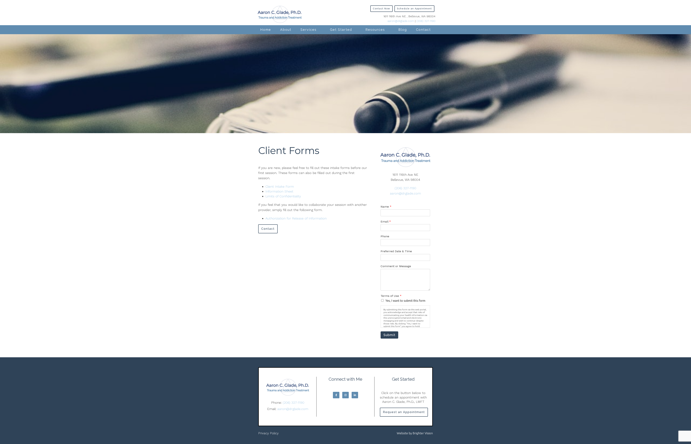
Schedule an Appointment (414, 8)
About (285, 29)
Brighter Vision (423, 433)
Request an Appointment (404, 412)
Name (386, 206)
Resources (375, 29)
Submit (389, 335)
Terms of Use (391, 296)
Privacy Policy (268, 433)
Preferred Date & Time (396, 251)
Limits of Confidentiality (283, 196)
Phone (385, 236)
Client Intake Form (279, 186)
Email (386, 221)
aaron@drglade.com (400, 21)
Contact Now (381, 8)
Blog (402, 29)
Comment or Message (396, 266)
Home (265, 29)
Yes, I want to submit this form (405, 300)
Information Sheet (279, 191)
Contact (423, 29)
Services (309, 29)
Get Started (341, 29)
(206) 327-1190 (425, 21)
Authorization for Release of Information (296, 218)
